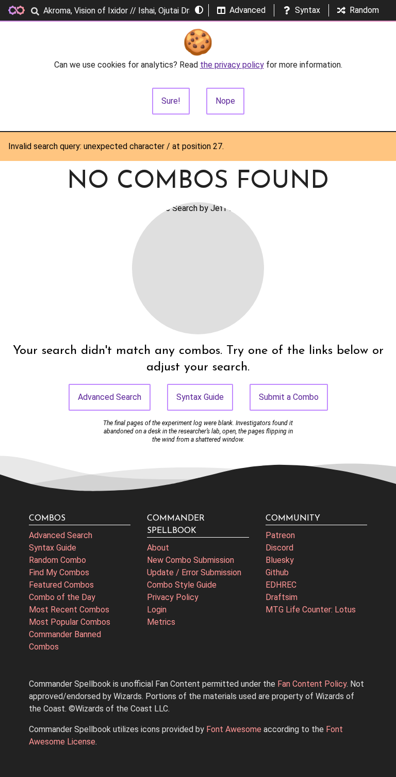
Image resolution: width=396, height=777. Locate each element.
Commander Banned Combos (65, 640)
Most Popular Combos (69, 622)
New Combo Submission (190, 560)
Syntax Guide (200, 397)
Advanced (247, 10)
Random (364, 10)
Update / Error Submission (194, 572)
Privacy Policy (173, 597)
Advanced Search (109, 397)
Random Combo (57, 560)
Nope (225, 101)
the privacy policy (232, 65)
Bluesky (280, 560)
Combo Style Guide (182, 585)
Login (157, 609)
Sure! (170, 101)
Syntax (307, 10)
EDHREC (281, 585)
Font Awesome (233, 729)
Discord (279, 548)
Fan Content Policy (311, 684)
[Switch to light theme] (199, 10)
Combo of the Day (62, 597)
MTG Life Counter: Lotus (311, 609)
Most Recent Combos (69, 609)
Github (277, 572)
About (158, 548)
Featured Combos (61, 585)
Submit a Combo (289, 397)
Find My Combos (59, 572)
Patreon (280, 535)
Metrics (161, 622)
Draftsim (282, 597)
